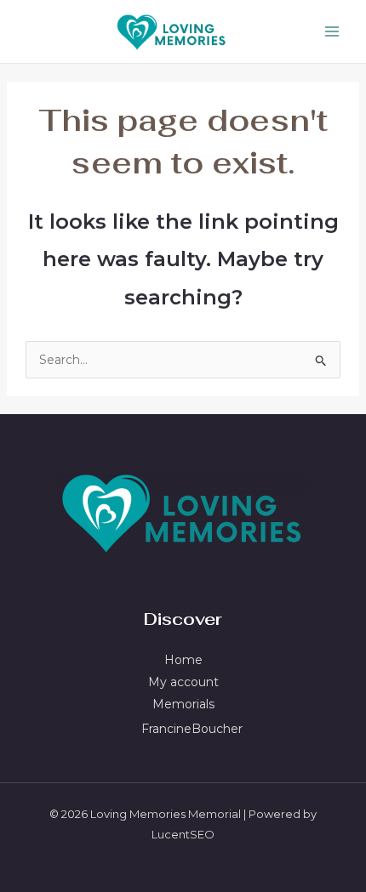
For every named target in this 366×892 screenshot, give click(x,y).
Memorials (183, 704)
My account (183, 682)
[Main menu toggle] (331, 31)
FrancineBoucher (192, 728)
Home (183, 660)
